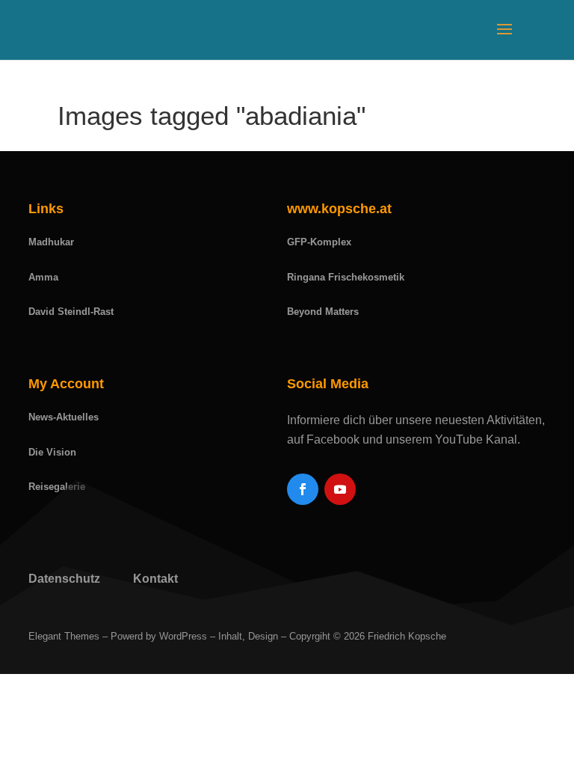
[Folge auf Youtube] (340, 489)
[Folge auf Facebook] (302, 489)
